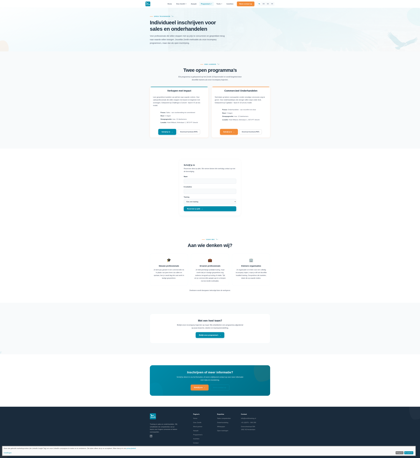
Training (186, 197)
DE (268, 4)
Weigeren (399, 453)
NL (259, 4)
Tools (218, 4)
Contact (196, 443)
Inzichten (230, 4)
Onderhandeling (222, 422)
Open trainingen (222, 430)
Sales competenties (224, 418)
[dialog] (209, 451)
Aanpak (194, 4)
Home (170, 4)
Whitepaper (221, 426)
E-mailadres (188, 187)
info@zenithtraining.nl (248, 418)
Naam (186, 176)
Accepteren (409, 453)
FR (272, 4)
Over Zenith (180, 4)
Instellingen (8, 453)
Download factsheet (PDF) (189, 132)
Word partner (197, 426)
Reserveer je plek (193, 209)
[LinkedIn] (151, 436)
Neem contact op (245, 4)
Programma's (206, 4)
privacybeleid (131, 448)
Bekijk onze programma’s (208, 335)
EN (264, 4)
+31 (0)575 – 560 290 (248, 422)
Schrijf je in (166, 132)
